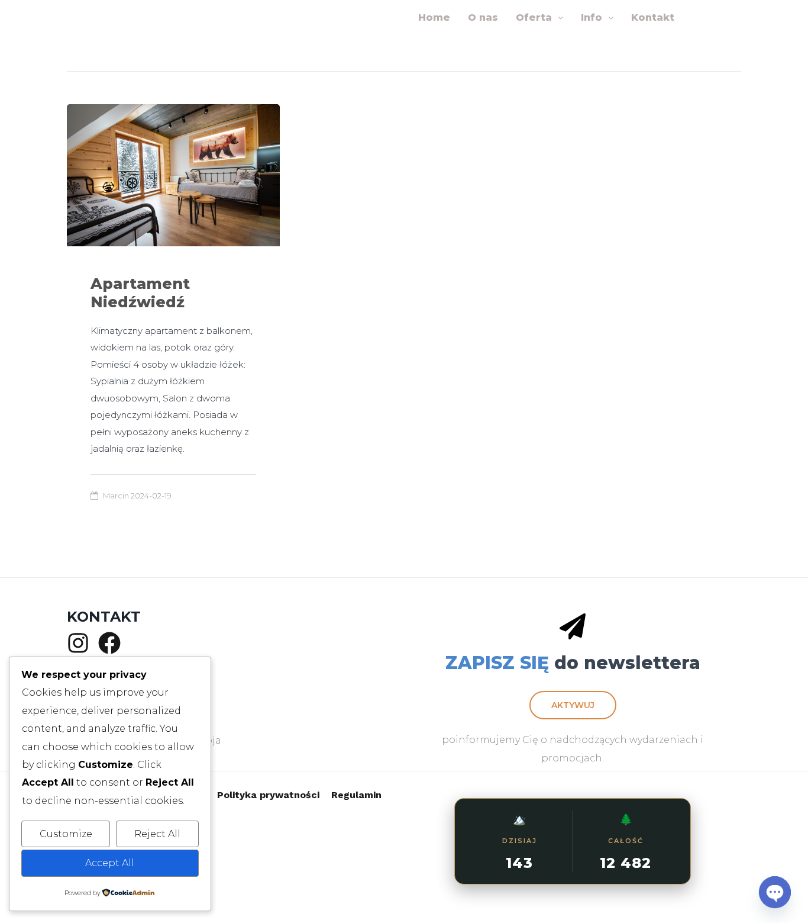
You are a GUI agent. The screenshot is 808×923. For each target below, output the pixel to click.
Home (434, 17)
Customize (66, 834)
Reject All (157, 834)
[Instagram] (78, 643)
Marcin (116, 495)
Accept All (109, 863)
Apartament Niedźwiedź (140, 293)
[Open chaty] (775, 892)
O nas (483, 17)
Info (591, 17)
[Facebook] (109, 643)
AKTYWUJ (572, 705)
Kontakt (652, 17)
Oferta (534, 17)
